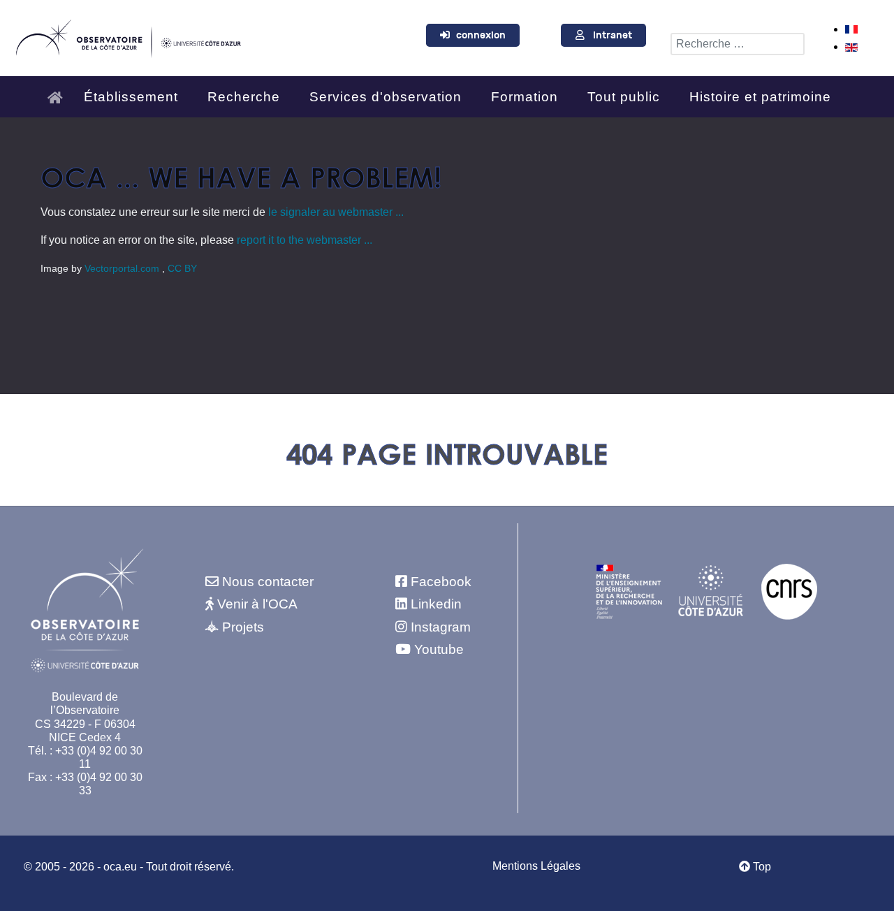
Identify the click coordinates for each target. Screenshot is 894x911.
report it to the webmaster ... (304, 240)
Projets (243, 627)
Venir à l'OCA (257, 604)
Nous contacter (268, 581)
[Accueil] (58, 91)
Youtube (439, 649)
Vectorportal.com (123, 268)
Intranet (612, 35)
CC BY (182, 268)
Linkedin (436, 604)
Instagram (441, 627)
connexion (481, 35)
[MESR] (629, 591)
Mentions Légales (536, 866)
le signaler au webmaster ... (336, 212)
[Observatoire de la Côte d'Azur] (128, 36)
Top (760, 867)
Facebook (441, 581)
